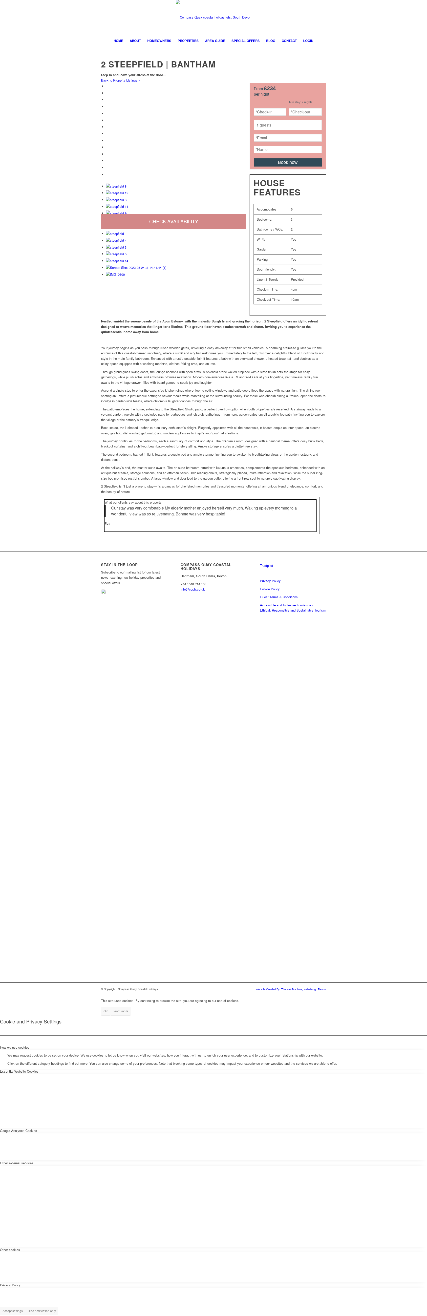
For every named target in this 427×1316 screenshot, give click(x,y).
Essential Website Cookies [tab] (19, 1071)
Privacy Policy (270, 580)
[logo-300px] (213, 17)
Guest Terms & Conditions (279, 596)
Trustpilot (266, 565)
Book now (288, 162)
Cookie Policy (270, 589)
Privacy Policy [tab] (10, 1285)
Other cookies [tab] (10, 1249)
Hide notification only (42, 1311)
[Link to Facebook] (400, 17)
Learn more (120, 1011)
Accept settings (12, 1311)
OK (106, 1011)
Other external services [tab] (16, 1163)
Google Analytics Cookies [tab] (18, 1130)
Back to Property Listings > (120, 80)
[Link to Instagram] (407, 17)
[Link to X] (414, 17)
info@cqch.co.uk (193, 589)
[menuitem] (118, 41)
